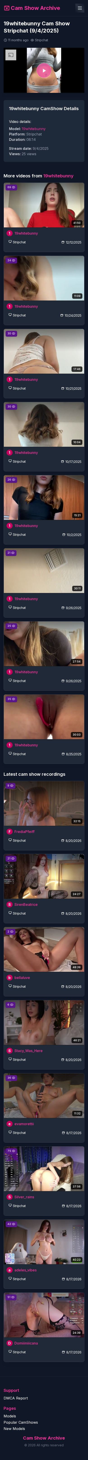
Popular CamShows (21, 1422)
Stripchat (19, 242)
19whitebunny (34, 128)
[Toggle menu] (79, 8)
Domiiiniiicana (26, 1343)
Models (10, 1416)
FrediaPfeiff (24, 831)
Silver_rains (24, 1197)
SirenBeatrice (26, 904)
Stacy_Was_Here (28, 1050)
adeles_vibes (25, 1270)
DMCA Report (16, 1398)
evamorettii (24, 1124)
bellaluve (22, 978)
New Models (14, 1428)
